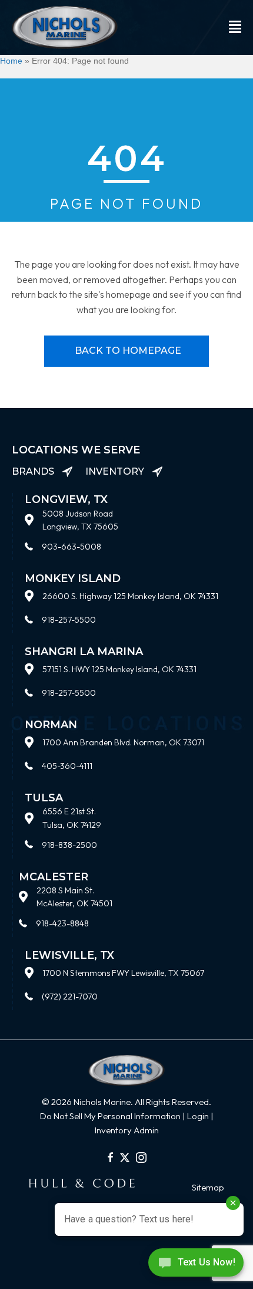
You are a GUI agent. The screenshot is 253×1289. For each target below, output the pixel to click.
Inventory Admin (127, 1130)
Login (198, 1116)
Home (11, 60)
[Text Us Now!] (196, 1265)
